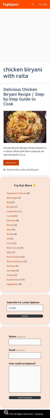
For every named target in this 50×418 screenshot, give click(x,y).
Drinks (10, 234)
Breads (10, 206)
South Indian (13, 279)
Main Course (13, 247)
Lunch (10, 243)
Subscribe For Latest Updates (23, 302)
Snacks (10, 275)
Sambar (11, 265)
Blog (9, 202)
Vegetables (12, 284)
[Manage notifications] (6, 412)
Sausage (11, 270)
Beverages (12, 197)
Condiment (12, 211)
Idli (8, 238)
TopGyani (10, 4)
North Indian (13, 169)
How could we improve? (22, 363)
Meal (9, 252)
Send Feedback (25, 397)
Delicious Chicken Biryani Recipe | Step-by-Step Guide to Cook (24, 97)
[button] (32, 4)
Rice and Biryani (30, 169)
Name (17, 336)
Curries (10, 215)
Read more (11, 162)
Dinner (10, 225)
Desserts (11, 220)
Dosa (9, 229)
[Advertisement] (25, 35)
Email (17, 350)
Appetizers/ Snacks (17, 193)
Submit (25, 316)
